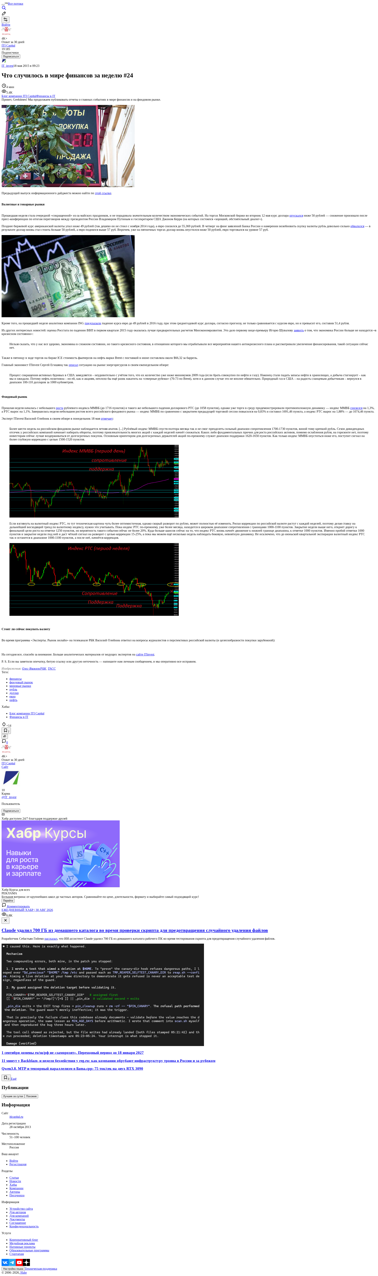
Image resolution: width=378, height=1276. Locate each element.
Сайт (5, 767)
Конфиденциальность (24, 1226)
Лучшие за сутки (13, 1096)
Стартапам (16, 1254)
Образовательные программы (29, 1250)
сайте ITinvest (145, 654)
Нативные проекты (22, 1246)
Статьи (14, 1177)
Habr (23, 1272)
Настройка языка (13, 1268)
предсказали (93, 323)
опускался (296, 215)
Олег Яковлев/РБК (34, 668)
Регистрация (17, 1164)
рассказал (50, 938)
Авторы (14, 1191)
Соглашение (17, 1223)
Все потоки (15, 3)
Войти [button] (6, 24)
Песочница (16, 1195)
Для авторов (17, 1212)
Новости (15, 1181)
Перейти (8, 900)
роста (59, 408)
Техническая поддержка (41, 1268)
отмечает (107, 418)
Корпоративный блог (23, 1239)
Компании (16, 1188)
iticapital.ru (16, 1116)
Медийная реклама (22, 1243)
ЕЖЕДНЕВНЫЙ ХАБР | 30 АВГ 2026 (27, 910)
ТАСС (52, 668)
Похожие (31, 1096)
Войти (13, 1160)
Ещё (14, 1078)
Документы (17, 1219)
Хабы (13, 1184)
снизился (356, 408)
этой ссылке (103, 193)
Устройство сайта (21, 1208)
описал (73, 365)
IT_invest (7, 65)
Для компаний (19, 1215)
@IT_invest (9, 797)
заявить (299, 330)
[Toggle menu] (3, 4)
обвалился (357, 226)
